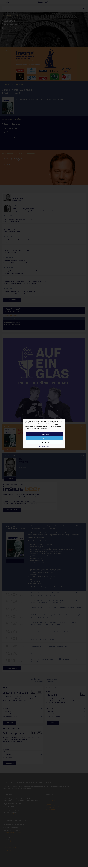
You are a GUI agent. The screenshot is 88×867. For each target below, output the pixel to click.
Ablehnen (44, 438)
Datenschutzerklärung (46, 446)
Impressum (39, 446)
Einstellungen (44, 442)
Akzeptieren (44, 434)
